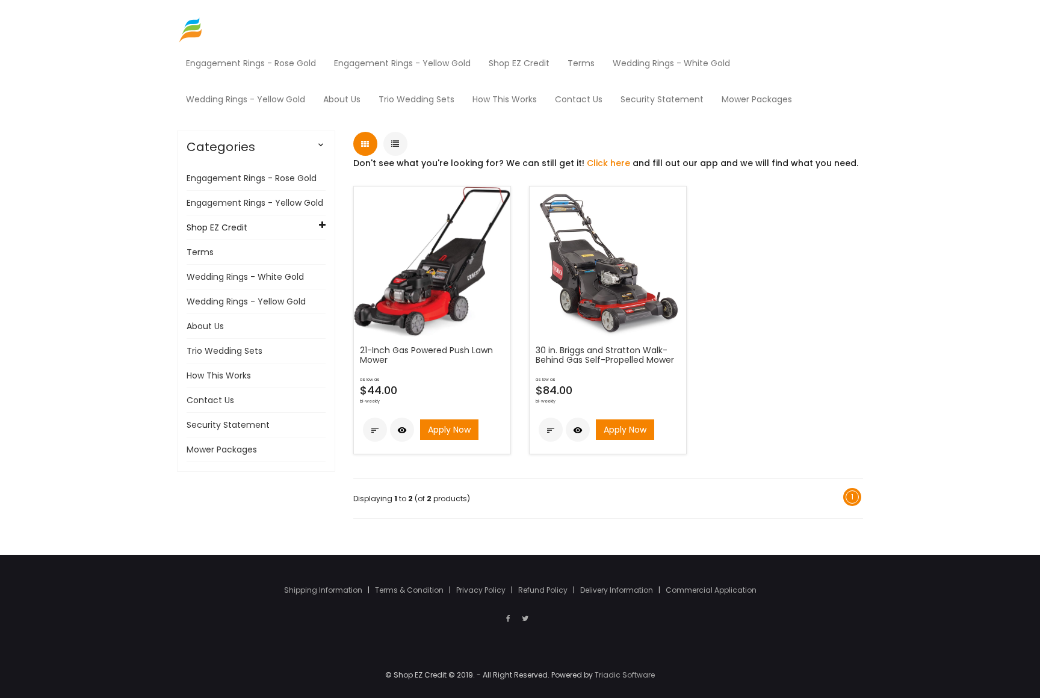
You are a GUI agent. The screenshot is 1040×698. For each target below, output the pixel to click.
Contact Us (210, 400)
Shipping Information (324, 590)
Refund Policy (543, 590)
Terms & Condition (410, 590)
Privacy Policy (481, 590)
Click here (608, 163)
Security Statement (228, 425)
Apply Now (449, 430)
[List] (395, 144)
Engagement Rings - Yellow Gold (255, 203)
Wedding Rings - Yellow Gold (246, 301)
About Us (205, 326)
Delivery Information (617, 590)
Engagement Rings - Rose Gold (252, 178)
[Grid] (365, 144)
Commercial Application (711, 590)
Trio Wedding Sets (224, 351)
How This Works (219, 375)
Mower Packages (222, 449)
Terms (200, 252)
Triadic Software (625, 675)
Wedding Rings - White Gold (245, 277)
